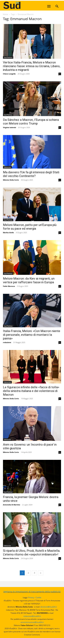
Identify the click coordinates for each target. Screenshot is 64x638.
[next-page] (40, 572)
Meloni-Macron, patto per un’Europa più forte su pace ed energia (29, 226)
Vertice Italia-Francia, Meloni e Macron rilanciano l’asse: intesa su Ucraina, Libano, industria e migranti (31, 66)
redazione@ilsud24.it (32, 616)
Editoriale (7, 167)
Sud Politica (8, 57)
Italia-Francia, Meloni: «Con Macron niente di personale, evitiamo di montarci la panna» (31, 334)
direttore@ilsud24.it (48, 607)
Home (5, 14)
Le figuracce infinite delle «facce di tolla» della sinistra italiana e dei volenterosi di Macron (31, 390)
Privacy (31, 597)
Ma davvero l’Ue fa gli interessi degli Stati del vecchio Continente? (31, 174)
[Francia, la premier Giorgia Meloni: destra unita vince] (32, 476)
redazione (7, 342)
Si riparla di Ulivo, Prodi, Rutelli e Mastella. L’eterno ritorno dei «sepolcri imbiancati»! (31, 552)
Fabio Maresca (9, 286)
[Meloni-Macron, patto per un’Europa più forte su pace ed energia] (32, 204)
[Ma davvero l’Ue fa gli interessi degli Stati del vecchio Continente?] (32, 152)
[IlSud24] (25, 5)
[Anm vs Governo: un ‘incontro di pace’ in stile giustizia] (32, 423)
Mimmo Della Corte (11, 180)
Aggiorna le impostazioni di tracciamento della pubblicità (32, 591)
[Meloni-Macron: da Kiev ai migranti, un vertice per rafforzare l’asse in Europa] (32, 257)
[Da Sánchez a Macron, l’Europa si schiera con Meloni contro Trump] (32, 98)
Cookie (38, 597)
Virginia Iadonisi (9, 127)
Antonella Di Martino (11, 505)
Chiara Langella (9, 74)
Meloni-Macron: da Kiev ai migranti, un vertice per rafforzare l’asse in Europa (28, 280)
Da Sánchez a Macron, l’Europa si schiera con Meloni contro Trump (31, 121)
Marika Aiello (8, 232)
